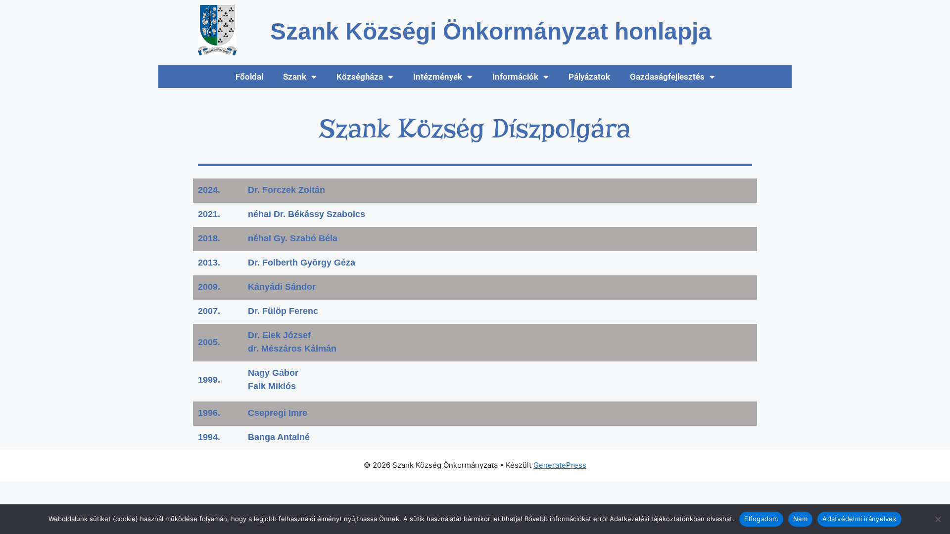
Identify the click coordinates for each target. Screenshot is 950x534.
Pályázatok (589, 77)
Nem (800, 519)
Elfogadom (761, 519)
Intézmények (437, 77)
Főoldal (249, 77)
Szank (294, 77)
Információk (515, 77)
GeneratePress (559, 465)
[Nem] (938, 519)
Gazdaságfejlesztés (667, 77)
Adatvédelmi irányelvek (859, 519)
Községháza (359, 77)
